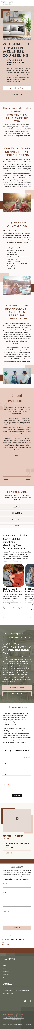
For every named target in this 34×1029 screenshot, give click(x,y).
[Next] (28, 479)
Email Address (6, 764)
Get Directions (13, 853)
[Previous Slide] (5, 617)
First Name (5, 774)
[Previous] (6, 479)
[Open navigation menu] (31, 3)
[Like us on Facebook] (27, 1001)
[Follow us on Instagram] (30, 1001)
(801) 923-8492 (18, 88)
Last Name (5, 785)
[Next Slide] (28, 617)
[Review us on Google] (25, 1001)
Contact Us (17, 94)
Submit (17, 928)
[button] (17, 818)
